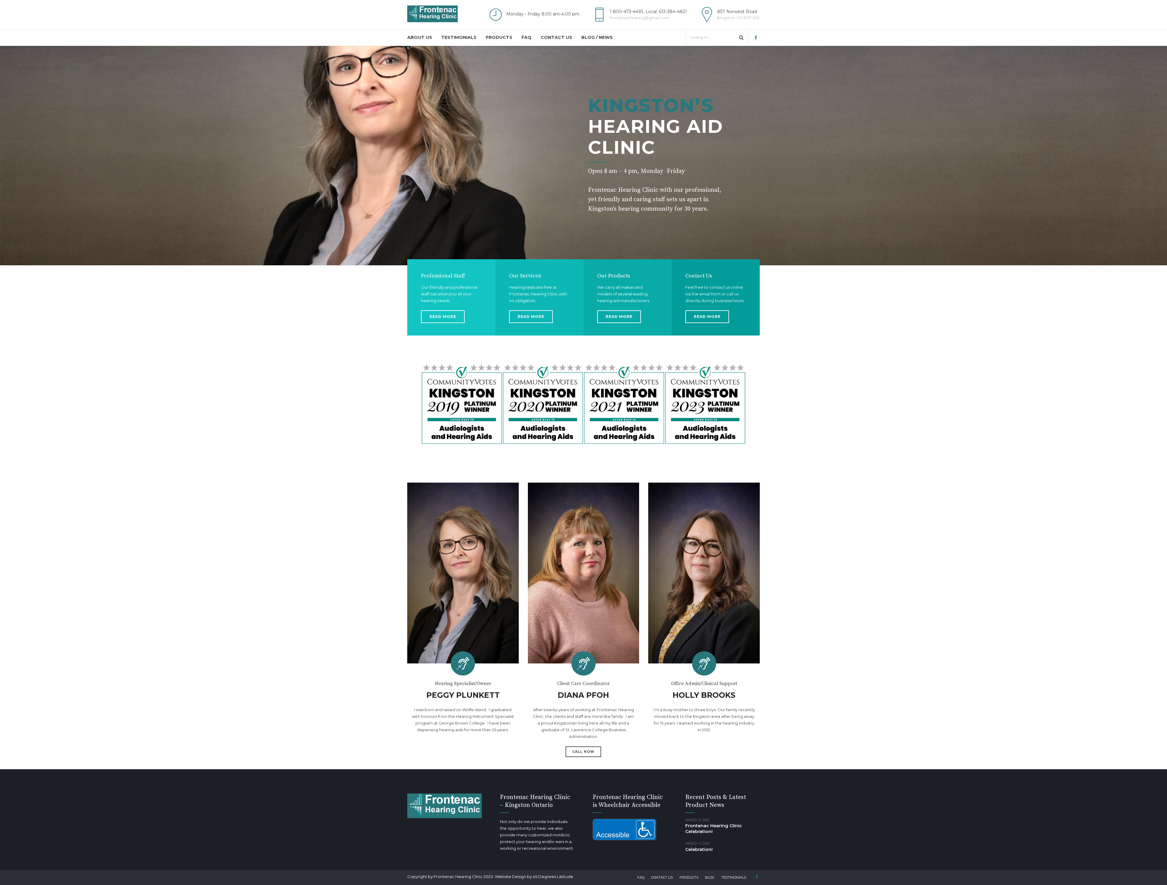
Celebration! (699, 849)
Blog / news (597, 37)
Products (499, 37)
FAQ (527, 37)
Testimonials (459, 37)
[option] (583, 155)
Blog (709, 877)
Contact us (556, 37)
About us (419, 37)
